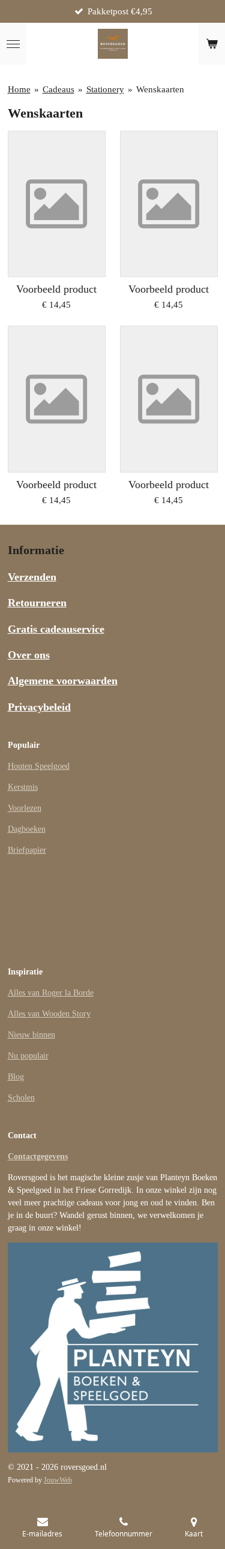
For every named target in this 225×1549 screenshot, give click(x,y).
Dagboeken (27, 829)
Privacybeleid (39, 707)
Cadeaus (58, 89)
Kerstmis (23, 787)
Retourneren (37, 603)
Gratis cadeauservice (56, 629)
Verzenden (32, 577)
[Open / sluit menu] (13, 44)
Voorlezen (24, 808)
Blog (16, 1076)
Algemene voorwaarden (63, 681)
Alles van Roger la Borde (51, 992)
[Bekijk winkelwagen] (212, 44)
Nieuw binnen (31, 1034)
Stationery (105, 89)
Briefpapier (27, 850)
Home (19, 89)
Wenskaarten (160, 89)
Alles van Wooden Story (49, 1013)
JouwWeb (58, 1480)
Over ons (29, 655)
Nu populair (28, 1055)
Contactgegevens (38, 1156)
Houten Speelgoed (39, 766)
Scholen (21, 1097)
